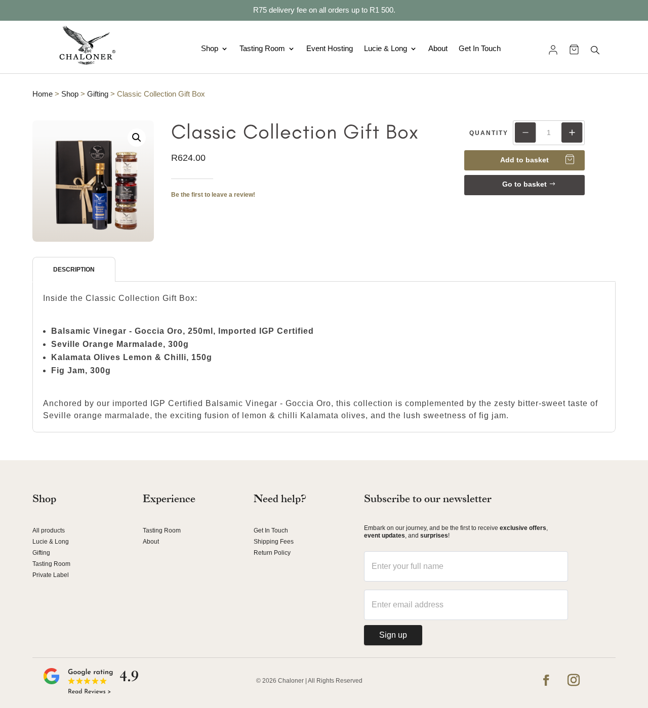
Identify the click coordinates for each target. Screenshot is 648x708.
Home (42, 94)
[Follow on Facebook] (546, 680)
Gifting (97, 94)
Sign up (393, 635)
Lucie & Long (385, 48)
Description (74, 269)
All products (48, 530)
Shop (209, 48)
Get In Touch (480, 48)
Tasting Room (262, 48)
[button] (137, 137)
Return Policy (272, 552)
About (438, 48)
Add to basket (524, 160)
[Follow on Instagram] (573, 680)
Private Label (50, 575)
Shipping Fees (274, 541)
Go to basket (524, 184)
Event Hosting (329, 48)
